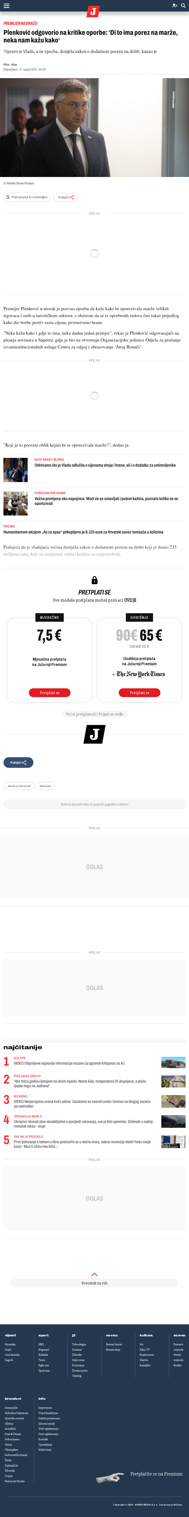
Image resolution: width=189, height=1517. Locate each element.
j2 (73, 1335)
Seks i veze (78, 1360)
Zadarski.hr (11, 1465)
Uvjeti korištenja (48, 1413)
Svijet (8, 1350)
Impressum (45, 1408)
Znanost (77, 1350)
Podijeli (63, 197)
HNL (41, 1344)
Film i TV (145, 1350)
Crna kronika (12, 1355)
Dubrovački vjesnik (16, 1455)
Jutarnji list (11, 1408)
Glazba (144, 1360)
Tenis (41, 1360)
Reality (178, 1365)
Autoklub (10, 1429)
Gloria (8, 1444)
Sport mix (44, 1371)
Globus (9, 1424)
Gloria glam (11, 1450)
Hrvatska (10, 1344)
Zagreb (9, 1360)
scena (180, 1335)
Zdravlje (77, 1355)
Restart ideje (113, 1350)
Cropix (8, 1476)
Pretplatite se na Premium (156, 1474)
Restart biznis (114, 1344)
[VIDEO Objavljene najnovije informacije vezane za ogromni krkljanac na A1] (173, 1062)
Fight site (43, 1365)
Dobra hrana (12, 1439)
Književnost (147, 1355)
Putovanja (78, 1365)
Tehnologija (79, 1344)
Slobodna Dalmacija (16, 1413)
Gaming (76, 1376)
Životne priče (80, 1371)
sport (43, 1335)
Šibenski (10, 1471)
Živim (8, 1460)
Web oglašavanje (48, 1429)
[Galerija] (94, 127)
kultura (146, 1335)
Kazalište (145, 1365)
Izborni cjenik (46, 1424)
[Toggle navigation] (6, 6)
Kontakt (43, 1439)
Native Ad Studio (15, 1481)
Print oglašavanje (48, 1434)
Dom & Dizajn (13, 1434)
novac (112, 1335)
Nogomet (43, 1350)
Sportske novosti (14, 1418)
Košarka (43, 1355)
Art (141, 1344)
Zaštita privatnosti (49, 1418)
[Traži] (183, 5)
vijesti (10, 1335)
